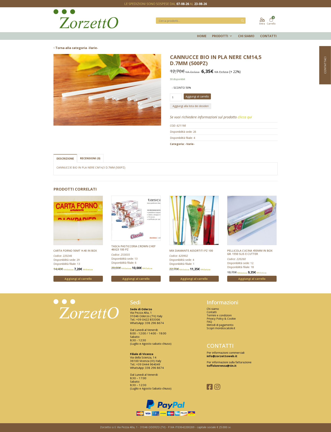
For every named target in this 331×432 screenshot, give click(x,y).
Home (201, 36)
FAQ (209, 321)
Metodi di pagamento (220, 325)
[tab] (65, 158)
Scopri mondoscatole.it (221, 328)
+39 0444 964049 (148, 364)
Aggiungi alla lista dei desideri (191, 106)
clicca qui (245, 117)
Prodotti (220, 36)
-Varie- (190, 144)
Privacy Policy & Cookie (221, 318)
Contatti (268, 36)
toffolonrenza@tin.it (222, 365)
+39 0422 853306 (148, 319)
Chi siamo (246, 36)
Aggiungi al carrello (197, 96)
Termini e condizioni (219, 315)
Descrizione (65, 158)
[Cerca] (242, 20)
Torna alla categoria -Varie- (76, 48)
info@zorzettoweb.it (222, 356)
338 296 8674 (154, 323)
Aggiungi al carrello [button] (78, 279)
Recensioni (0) (90, 158)
